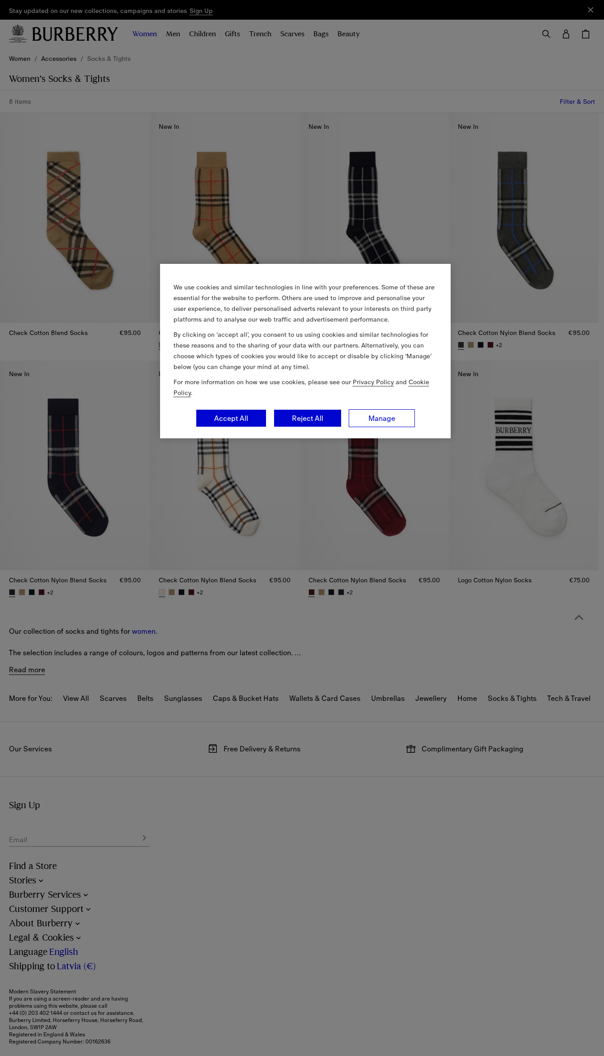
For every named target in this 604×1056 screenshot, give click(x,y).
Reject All (307, 418)
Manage (381, 418)
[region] (305, 351)
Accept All (231, 418)
